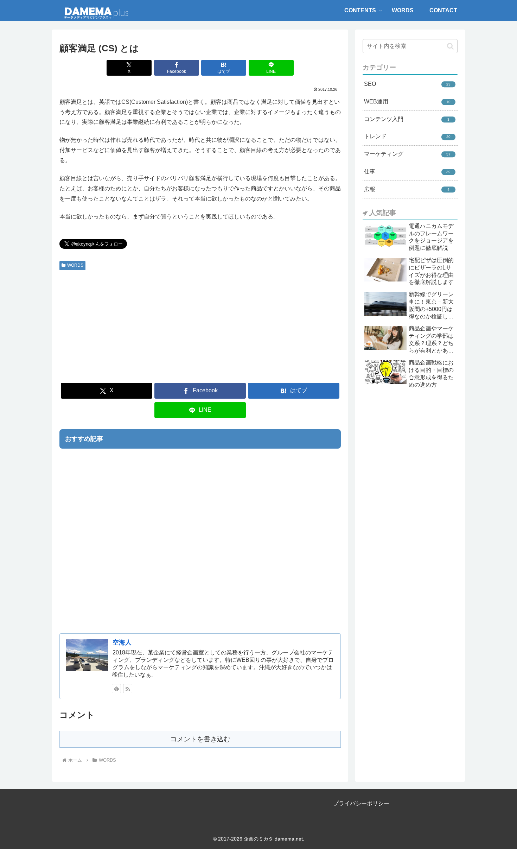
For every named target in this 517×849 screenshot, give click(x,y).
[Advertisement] (200, 326)
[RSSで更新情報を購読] (127, 688)
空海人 (122, 642)
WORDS (75, 265)
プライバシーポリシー (361, 803)
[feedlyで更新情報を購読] (116, 688)
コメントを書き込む (200, 739)
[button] (450, 46)
